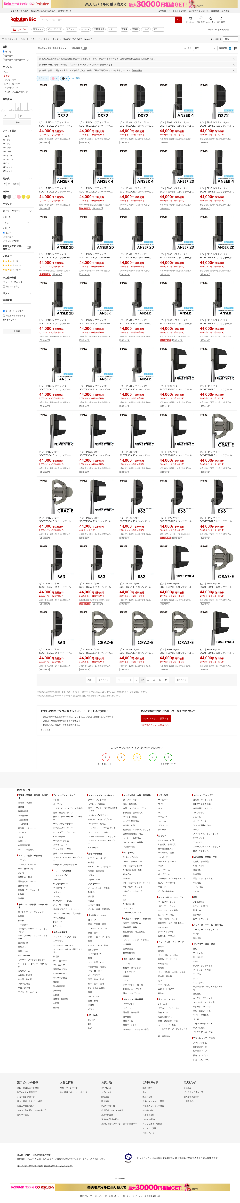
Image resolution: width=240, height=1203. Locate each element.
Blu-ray (91, 1020)
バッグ (196, 934)
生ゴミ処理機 (24, 988)
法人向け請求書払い (110, 1119)
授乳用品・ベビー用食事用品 (171, 923)
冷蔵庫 (124, 29)
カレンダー (93, 950)
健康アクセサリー (131, 1025)
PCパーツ (57, 922)
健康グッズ (128, 1021)
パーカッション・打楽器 (99, 888)
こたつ (21, 873)
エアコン (113, 29)
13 (160, 680)
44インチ (7, 163)
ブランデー (163, 825)
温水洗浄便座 (59, 986)
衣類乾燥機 (23, 815)
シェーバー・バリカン (63, 945)
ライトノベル (94, 996)
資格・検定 (93, 1001)
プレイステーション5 (132, 861)
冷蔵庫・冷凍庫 (25, 803)
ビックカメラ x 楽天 (19, 11)
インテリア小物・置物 (203, 1032)
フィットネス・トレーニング (205, 834)
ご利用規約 (188, 1101)
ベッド (196, 961)
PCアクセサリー (60, 884)
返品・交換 (147, 1097)
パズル (161, 866)
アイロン (22, 832)
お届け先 (6, 217)
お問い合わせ (148, 1133)
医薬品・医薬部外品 (132, 923)
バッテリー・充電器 (97, 824)
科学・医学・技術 (96, 984)
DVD (90, 1028)
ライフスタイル (95, 954)
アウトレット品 (200, 1043)
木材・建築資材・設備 (168, 1021)
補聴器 (56, 982)
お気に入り (106, 1092)
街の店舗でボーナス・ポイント (74, 1092)
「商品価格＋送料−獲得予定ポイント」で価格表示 (58, 48)
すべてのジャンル (9, 39)
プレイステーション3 (132, 887)
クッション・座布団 (202, 970)
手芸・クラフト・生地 (203, 878)
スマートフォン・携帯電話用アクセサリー (103, 809)
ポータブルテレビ (61, 841)
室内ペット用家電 (166, 989)
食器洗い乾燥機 (25, 975)
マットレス (198, 953)
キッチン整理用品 (131, 821)
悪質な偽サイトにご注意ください (58, 1166)
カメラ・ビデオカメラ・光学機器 (68, 808)
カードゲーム (164, 870)
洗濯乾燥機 (23, 811)
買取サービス (23, 1115)
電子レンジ (159, 29)
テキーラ (162, 829)
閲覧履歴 (105, 1097)
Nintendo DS (129, 904)
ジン (160, 808)
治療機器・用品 (130, 927)
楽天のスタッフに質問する (155, 718)
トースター (23, 925)
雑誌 (90, 958)
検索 (18, 122)
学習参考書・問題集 (97, 967)
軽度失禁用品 (129, 953)
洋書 (90, 992)
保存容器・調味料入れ (133, 812)
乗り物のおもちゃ (166, 849)
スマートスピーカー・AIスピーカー (67, 859)
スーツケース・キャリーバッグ (206, 929)
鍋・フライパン (130, 800)
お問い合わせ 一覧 (117, 1196)
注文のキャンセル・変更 (153, 1101)
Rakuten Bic (23, 19)
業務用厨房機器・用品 (133, 834)
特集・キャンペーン (69, 1088)
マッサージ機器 (60, 978)
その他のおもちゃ (166, 891)
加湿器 (21, 894)
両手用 (16, 184)
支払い (145, 1092)
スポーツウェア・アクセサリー (206, 847)
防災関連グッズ (165, 1017)
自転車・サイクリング (203, 800)
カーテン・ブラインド (203, 998)
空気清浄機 (99, 29)
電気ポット (23, 947)
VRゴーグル (93, 847)
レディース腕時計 (201, 906)
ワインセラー (24, 955)
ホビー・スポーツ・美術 (99, 937)
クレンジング (129, 972)
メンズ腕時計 (199, 902)
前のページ (103, 680)
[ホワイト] (14, 197)
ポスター (92, 1009)
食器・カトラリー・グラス (135, 808)
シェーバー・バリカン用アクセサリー (68, 950)
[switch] (29, 247)
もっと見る (45, 730)
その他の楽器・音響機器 (99, 909)
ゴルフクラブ (199, 812)
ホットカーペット (26, 869)
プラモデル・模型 (166, 853)
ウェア (196, 829)
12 (154, 680)
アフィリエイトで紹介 (152, 1124)
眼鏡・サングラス (201, 851)
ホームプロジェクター (63, 824)
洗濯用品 (197, 874)
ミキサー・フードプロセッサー (32, 960)
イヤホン (85, 29)
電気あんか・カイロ (27, 881)
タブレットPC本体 (96, 804)
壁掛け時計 (198, 910)
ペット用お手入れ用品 (168, 955)
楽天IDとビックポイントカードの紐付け (119, 1124)
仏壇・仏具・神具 (201, 1060)
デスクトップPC (60, 875)
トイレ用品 (198, 887)
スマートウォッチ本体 (98, 832)
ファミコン (128, 908)
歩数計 (56, 995)
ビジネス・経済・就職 (98, 945)
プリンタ (57, 892)
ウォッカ (162, 821)
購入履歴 (105, 1101)
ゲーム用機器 (59, 918)
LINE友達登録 (149, 1119)
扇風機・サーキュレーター (30, 890)
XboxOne (127, 874)
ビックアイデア (55, 29)
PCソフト (57, 926)
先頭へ (90, 680)
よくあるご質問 (179, 11)
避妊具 (126, 936)
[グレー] (9, 197)
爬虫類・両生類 (165, 976)
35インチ (7, 148)
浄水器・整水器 (25, 979)
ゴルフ (46, 39)
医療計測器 (128, 949)
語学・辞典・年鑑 (96, 979)
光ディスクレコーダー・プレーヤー (68, 818)
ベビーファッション (167, 906)
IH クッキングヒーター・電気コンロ (33, 965)
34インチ (7, 144)
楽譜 (90, 941)
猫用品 (161, 946)
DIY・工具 (162, 1004)
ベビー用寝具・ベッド (168, 919)
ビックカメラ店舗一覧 (198, 11)
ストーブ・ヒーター (27, 864)
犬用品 (161, 951)
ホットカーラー (60, 961)
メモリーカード (60, 845)
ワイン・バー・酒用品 (133, 842)
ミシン (21, 837)
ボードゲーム (164, 874)
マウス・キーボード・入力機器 (67, 913)
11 (148, 680)
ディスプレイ (59, 888)
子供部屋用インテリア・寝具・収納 (207, 988)
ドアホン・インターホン (169, 1008)
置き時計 (197, 915)
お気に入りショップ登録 (153, 1106)
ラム (160, 812)
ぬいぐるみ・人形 (166, 840)
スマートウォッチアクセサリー (102, 836)
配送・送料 (147, 1088)
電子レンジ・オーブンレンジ (31, 912)
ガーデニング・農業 (167, 1025)
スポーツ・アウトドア (30, 39)
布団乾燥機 (23, 820)
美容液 (126, 976)
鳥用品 (161, 968)
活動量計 (57, 990)
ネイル (126, 980)
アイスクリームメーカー (29, 992)
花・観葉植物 (164, 1036)
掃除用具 (197, 870)
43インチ (7, 151)
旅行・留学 (93, 933)
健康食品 (127, 1017)
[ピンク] (19, 197)
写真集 (91, 1005)
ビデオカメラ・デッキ (63, 828)
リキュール (163, 817)
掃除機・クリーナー (27, 828)
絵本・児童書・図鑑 (97, 924)
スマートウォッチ (201, 919)
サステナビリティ (135, 1196)
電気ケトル (23, 951)
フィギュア (163, 857)
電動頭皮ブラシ (60, 969)
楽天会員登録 (223, 29)
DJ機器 (91, 892)
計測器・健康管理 (131, 1012)
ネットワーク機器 (61, 905)
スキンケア (128, 963)
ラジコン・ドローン (167, 861)
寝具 (195, 949)
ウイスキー (163, 800)
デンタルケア (59, 965)
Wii (124, 900)
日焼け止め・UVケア (132, 989)
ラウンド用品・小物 (202, 825)
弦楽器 (91, 896)
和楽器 (91, 901)
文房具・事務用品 (201, 861)
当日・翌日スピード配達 (28, 1088)
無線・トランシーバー (63, 853)
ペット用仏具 (164, 985)
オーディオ (58, 804)
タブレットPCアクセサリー (100, 815)
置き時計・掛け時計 (202, 1006)
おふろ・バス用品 (166, 915)
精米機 (21, 920)
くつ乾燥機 (23, 824)
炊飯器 (21, 916)
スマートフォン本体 (97, 800)
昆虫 (160, 980)
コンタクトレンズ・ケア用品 (136, 940)
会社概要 (215, 11)
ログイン (212, 29)
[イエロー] (23, 197)
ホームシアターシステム (64, 832)
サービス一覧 (101, 1196)
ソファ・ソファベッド (203, 966)
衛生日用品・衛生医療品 (134, 932)
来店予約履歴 (107, 1115)
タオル (196, 891)
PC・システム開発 (96, 988)
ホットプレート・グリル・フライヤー (33, 937)
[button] (3, 107)
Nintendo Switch (130, 857)
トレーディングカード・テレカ (171, 878)
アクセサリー (94, 884)
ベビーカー (163, 927)
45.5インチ (7, 171)
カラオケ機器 (94, 905)
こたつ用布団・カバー (203, 1023)
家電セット (38, 29)
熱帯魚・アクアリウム (168, 959)
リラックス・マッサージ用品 (136, 1029)
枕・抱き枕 (198, 957)
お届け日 (6, 228)
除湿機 (21, 898)
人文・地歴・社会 (96, 962)
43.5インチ (7, 155)
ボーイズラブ (94, 975)
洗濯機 (135, 29)
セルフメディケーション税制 (30, 1166)
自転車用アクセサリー (203, 808)
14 (166, 680)
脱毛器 (56, 956)
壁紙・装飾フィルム (202, 1011)
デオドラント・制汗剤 (133, 985)
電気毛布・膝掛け (26, 877)
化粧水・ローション (132, 968)
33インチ (7, 140)
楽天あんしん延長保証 (27, 1092)
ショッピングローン (26, 1097)
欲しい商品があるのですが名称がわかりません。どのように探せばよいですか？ (78, 717)
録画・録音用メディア (63, 812)
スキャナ (57, 896)
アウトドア (198, 842)
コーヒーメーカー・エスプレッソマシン (33, 930)
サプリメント (129, 1004)
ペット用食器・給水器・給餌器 (171, 972)
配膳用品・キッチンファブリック (137, 829)
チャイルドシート (166, 932)
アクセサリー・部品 (62, 849)
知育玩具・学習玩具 (167, 844)
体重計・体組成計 (61, 999)
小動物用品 (163, 963)
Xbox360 (127, 878)
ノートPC (57, 879)
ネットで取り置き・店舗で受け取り (32, 1110)
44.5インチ (7, 167)
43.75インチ (8, 159)
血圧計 (56, 1003)
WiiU (125, 895)
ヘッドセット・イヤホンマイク (102, 828)
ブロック (162, 887)
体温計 (56, 1007)
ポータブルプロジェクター (65, 864)
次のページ (181, 680)
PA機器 (91, 862)
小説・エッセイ (95, 971)
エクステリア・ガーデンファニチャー (172, 1030)
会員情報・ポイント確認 (112, 1110)
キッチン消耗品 (130, 817)
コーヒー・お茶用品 (132, 838)
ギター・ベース (95, 879)
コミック (92, 920)
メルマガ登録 (148, 1115)
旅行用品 (197, 938)
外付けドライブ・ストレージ (66, 909)
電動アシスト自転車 (202, 804)
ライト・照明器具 (26, 849)
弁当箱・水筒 (129, 825)
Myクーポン (106, 1106)
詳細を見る (137, 70)
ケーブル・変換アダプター (100, 819)
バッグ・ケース (200, 821)
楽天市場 (225, 11)
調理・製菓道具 (130, 804)
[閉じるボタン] (234, 58)
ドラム (91, 875)
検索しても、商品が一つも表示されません (61, 725)
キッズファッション (167, 902)
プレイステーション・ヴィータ (137, 883)
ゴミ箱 (196, 1019)
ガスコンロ (23, 943)
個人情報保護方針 (191, 1097)
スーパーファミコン (132, 912)
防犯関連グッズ (200, 1047)
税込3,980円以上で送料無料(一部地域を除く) (51, 11)
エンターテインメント (98, 928)
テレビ (146, 29)
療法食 (161, 993)
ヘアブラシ (58, 941)
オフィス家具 (199, 1028)
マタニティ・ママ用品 (168, 910)
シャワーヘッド (60, 973)
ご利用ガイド (164, 11)
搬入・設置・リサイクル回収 (30, 1101)
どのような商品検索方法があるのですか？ (61, 721)
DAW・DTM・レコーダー (99, 867)
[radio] (4, 51)
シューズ (197, 817)
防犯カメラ (163, 1012)
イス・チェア (199, 983)
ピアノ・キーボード (97, 858)
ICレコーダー (59, 836)
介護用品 (127, 944)
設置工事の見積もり (26, 1106)
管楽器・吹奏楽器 (96, 871)
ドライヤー (71, 29)
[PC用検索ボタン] (178, 20)
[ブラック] (5, 197)
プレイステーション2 (132, 891)
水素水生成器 (24, 984)
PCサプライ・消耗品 (62, 901)
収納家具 (197, 994)
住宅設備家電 (24, 845)
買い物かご (106, 1088)
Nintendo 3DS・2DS (132, 870)
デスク (196, 978)
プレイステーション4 (132, 866)
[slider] (2, 111)
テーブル (197, 974)
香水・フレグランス (132, 993)
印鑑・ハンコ (199, 866)
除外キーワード (9, 320)
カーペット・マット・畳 (204, 1002)
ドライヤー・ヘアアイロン (65, 937)
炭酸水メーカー (25, 971)
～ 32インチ (8, 136)
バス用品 (197, 883)
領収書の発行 (148, 1110)
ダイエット (128, 1008)
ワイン (161, 804)
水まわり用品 (129, 847)
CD (89, 1024)
